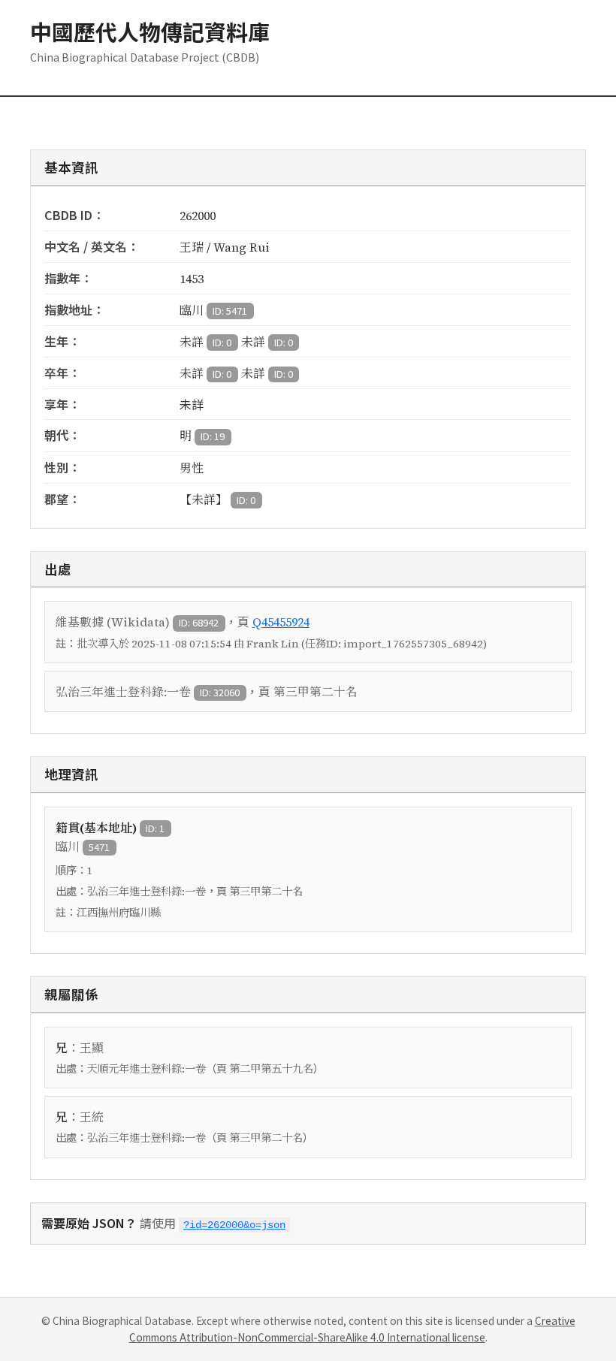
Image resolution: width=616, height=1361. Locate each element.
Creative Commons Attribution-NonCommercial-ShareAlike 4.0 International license (352, 1328)
